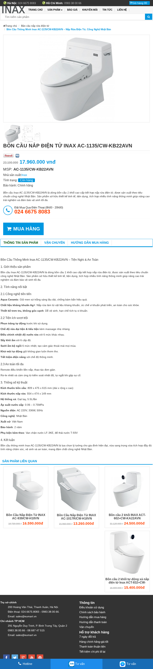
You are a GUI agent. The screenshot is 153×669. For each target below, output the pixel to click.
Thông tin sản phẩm (20, 242)
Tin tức (107, 9)
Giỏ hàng (139, 2)
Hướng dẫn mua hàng (90, 242)
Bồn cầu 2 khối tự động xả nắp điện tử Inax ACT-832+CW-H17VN (127, 581)
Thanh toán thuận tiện (92, 646)
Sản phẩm (53, 9)
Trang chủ (35, 9)
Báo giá (72, 9)
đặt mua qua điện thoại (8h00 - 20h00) (38, 210)
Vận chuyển (54, 242)
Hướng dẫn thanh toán (93, 622)
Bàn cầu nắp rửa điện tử (35, 25)
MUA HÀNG (26, 229)
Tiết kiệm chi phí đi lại (92, 651)
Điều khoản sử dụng (91, 607)
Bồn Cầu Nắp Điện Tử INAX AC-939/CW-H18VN (25, 516)
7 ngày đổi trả (87, 636)
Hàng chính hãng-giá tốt (93, 641)
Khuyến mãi (90, 9)
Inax (24, 175)
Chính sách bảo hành (92, 612)
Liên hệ (122, 9)
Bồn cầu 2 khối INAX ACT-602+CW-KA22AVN (127, 516)
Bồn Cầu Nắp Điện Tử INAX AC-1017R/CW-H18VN (76, 517)
